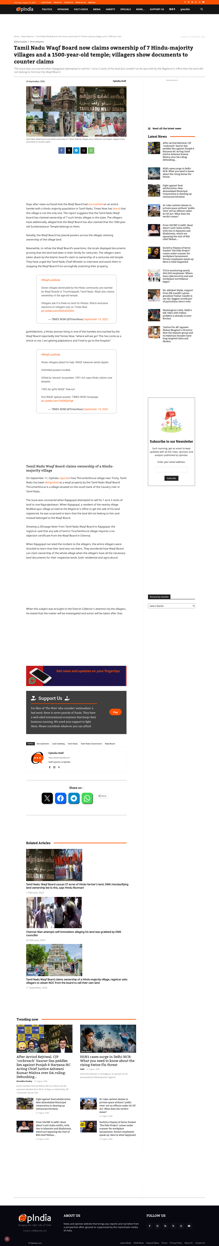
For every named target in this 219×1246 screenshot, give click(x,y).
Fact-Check (21, 1051)
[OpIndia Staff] (37, 759)
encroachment (43, 743)
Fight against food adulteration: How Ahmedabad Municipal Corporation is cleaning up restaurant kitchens (53, 1104)
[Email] (83, 150)
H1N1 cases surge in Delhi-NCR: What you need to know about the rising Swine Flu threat (107, 1060)
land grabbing (58, 743)
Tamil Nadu (73, 743)
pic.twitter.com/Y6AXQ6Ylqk (57, 400)
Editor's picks (20, 42)
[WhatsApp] (199, 2)
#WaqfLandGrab (50, 280)
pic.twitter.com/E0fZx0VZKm (57, 310)
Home (16, 36)
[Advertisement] (94, 1167)
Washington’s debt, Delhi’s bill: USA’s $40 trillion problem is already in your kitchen (177, 314)
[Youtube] (203, 2)
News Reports (27, 36)
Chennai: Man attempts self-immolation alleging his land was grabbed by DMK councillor (73, 933)
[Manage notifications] (7, 1239)
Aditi (82, 1069)
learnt (116, 208)
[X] (196, 2)
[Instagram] (188, 2)
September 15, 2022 (96, 319)
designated (52, 482)
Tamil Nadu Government (91, 743)
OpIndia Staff (119, 81)
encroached (95, 204)
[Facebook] (185, 2)
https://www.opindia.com (59, 757)
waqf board (110, 743)
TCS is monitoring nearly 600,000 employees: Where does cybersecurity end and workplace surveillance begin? (178, 276)
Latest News (157, 136)
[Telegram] (76, 150)
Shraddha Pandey (24, 1081)
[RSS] (192, 2)
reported (64, 478)
